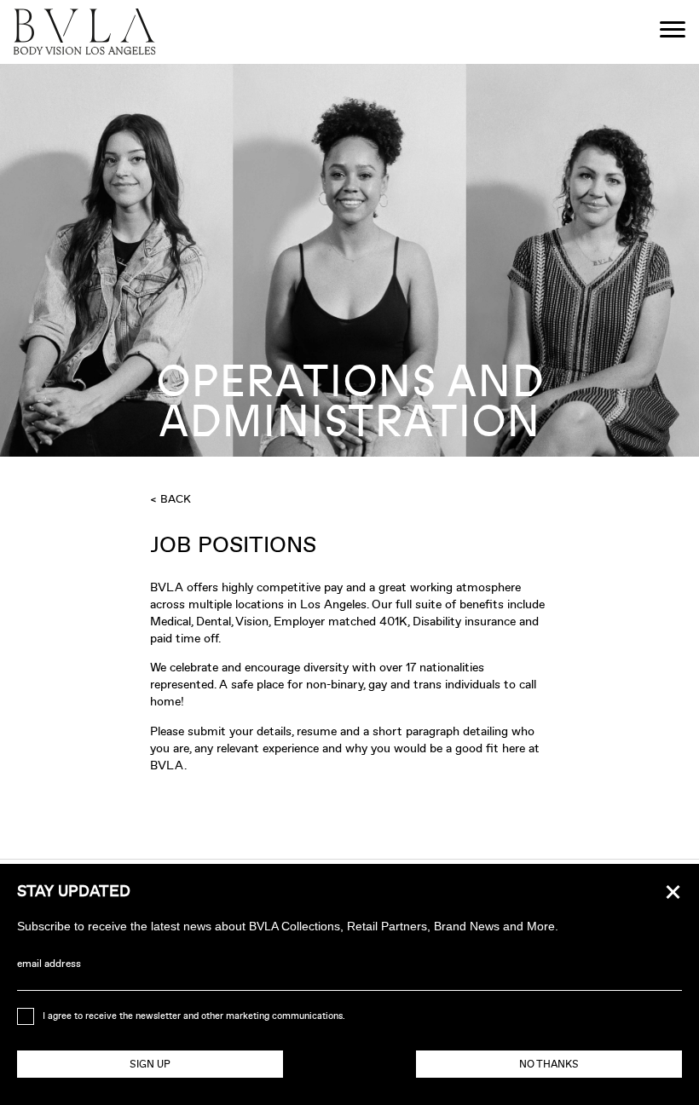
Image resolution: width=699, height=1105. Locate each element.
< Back (170, 499)
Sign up (150, 1064)
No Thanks (549, 1064)
